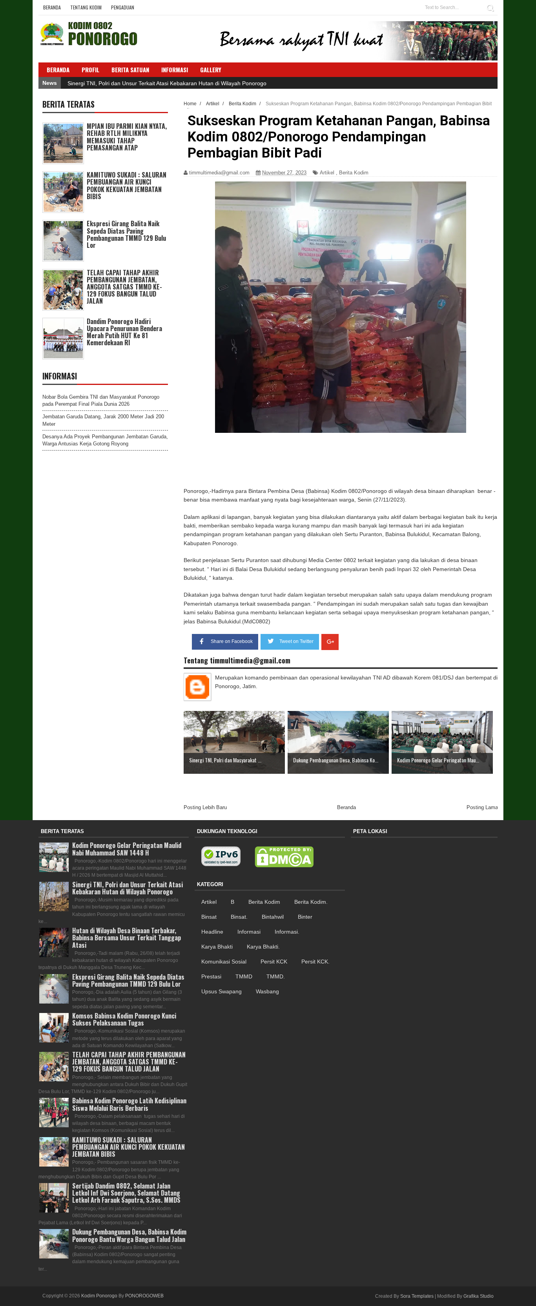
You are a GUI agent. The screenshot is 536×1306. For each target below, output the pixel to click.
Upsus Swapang (221, 991)
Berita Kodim (353, 173)
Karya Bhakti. (263, 946)
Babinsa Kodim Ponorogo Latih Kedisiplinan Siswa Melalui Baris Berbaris (129, 1104)
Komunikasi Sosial (223, 961)
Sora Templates (417, 1296)
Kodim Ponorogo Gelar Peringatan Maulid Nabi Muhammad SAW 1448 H (126, 849)
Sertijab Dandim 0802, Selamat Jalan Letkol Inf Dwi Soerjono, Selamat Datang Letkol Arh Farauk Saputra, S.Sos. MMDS (126, 1193)
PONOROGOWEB (144, 1296)
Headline (212, 932)
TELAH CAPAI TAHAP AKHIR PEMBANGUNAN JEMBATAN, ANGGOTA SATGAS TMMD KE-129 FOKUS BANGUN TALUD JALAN (124, 287)
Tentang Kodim (86, 7)
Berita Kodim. (311, 902)
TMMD (243, 976)
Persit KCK (274, 961)
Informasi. (287, 932)
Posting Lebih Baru (205, 807)
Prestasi (211, 976)
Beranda (52, 7)
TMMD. (275, 976)
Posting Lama (482, 807)
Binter (305, 917)
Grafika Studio (478, 1296)
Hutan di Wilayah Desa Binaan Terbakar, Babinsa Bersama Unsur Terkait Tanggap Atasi (126, 937)
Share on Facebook (232, 641)
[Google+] (330, 642)
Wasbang (267, 991)
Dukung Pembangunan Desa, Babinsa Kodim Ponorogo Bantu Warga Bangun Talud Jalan (129, 1235)
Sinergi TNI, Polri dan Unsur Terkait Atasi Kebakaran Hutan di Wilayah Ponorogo (166, 83)
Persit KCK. (315, 961)
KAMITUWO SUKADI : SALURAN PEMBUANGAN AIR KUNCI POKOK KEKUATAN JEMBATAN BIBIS (126, 185)
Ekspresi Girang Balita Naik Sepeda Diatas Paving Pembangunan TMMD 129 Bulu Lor (126, 234)
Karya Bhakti (217, 946)
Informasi (249, 932)
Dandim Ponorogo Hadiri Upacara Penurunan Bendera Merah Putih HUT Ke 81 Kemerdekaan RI (124, 332)
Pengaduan (122, 7)
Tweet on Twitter (296, 641)
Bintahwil (273, 917)
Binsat (209, 917)
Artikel (327, 173)
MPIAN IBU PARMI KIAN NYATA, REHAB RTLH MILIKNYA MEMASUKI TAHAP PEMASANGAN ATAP (127, 136)
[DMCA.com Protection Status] (284, 857)
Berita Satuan (130, 69)
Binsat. (239, 917)
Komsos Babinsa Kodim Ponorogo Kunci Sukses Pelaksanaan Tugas (124, 1019)
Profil (90, 69)
